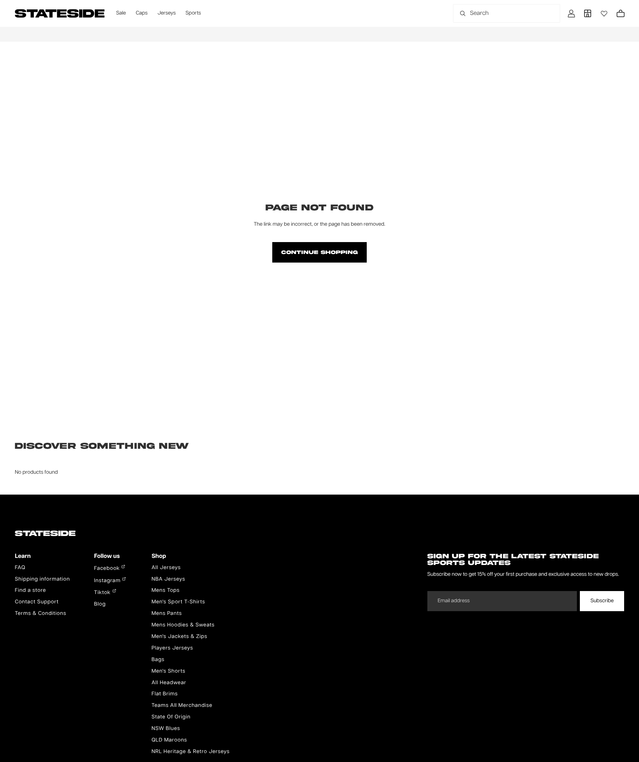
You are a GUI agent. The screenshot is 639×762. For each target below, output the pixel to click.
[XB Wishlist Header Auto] (604, 13)
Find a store (30, 590)
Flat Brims (164, 694)
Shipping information (42, 579)
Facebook (107, 568)
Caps (142, 13)
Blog (100, 604)
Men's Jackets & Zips (179, 636)
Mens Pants (166, 613)
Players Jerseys (172, 648)
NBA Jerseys (168, 579)
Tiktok (103, 593)
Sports (193, 13)
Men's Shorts (168, 671)
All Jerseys (165, 568)
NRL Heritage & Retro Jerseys (190, 752)
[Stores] (587, 13)
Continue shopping (319, 252)
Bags (157, 660)
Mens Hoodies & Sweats (183, 625)
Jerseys (166, 13)
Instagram (108, 581)
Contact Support (37, 602)
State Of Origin (170, 717)
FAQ (20, 568)
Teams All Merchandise (181, 705)
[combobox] (498, 13)
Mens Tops (165, 590)
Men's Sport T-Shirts (178, 602)
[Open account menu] (571, 13)
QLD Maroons (169, 740)
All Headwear (168, 683)
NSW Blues (165, 728)
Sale (121, 13)
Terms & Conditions (40, 613)
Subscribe (602, 601)
